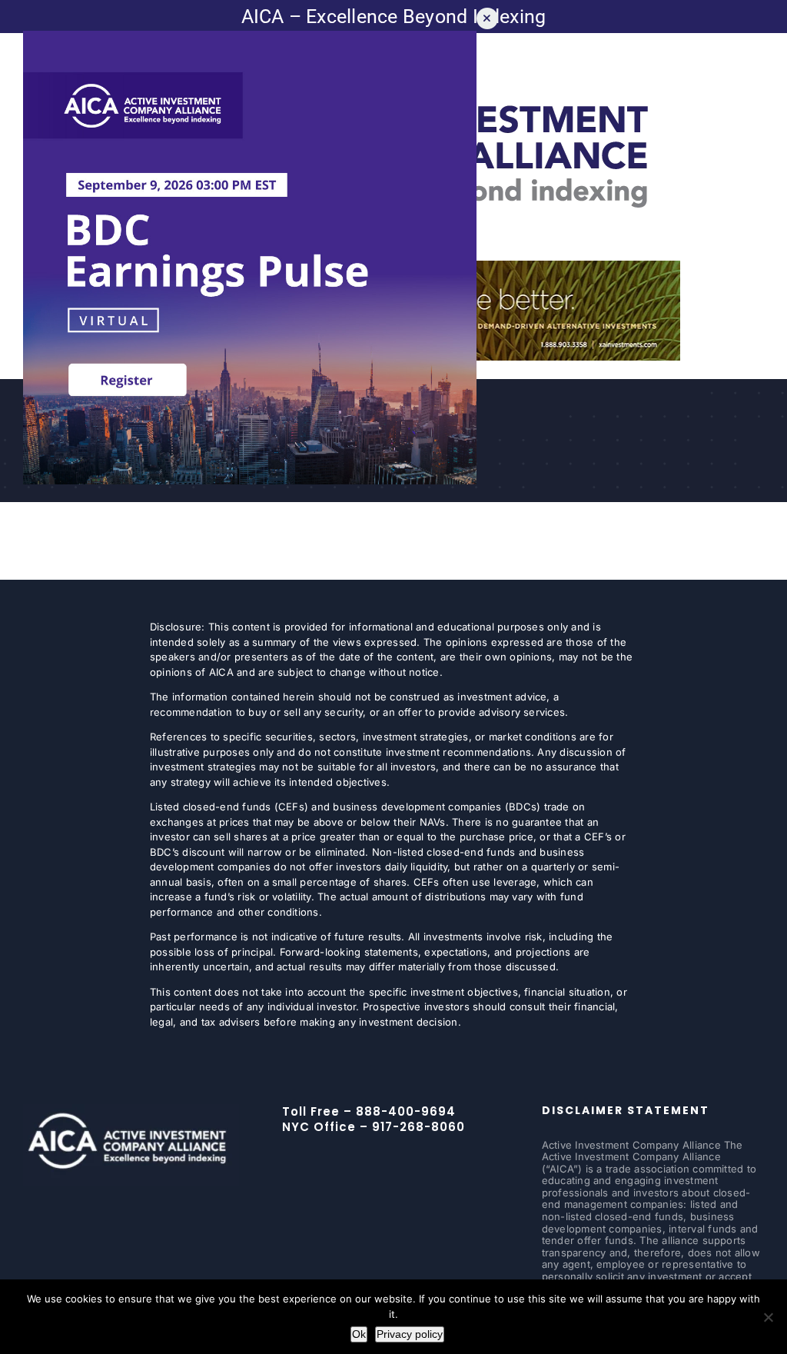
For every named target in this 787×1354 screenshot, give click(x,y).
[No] (767, 1317)
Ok (359, 1334)
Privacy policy (410, 1334)
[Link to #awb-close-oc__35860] (487, 18)
